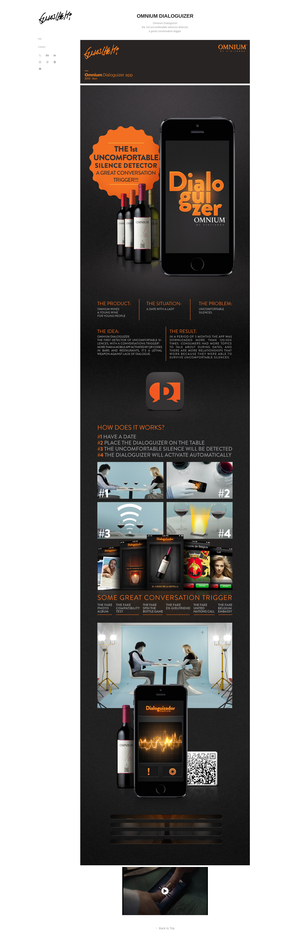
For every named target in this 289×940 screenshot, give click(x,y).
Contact (41, 47)
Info (40, 39)
